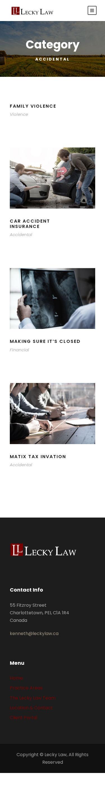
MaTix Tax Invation (38, 456)
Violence (19, 114)
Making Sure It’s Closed (45, 341)
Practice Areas (26, 688)
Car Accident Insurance (30, 224)
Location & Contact (31, 708)
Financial (19, 350)
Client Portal (23, 717)
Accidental (21, 234)
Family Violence (33, 106)
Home (16, 678)
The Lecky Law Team (32, 698)
